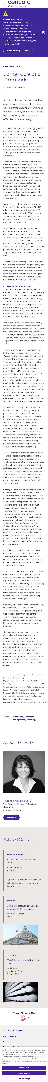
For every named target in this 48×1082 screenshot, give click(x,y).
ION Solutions (8, 1037)
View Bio (10, 818)
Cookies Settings (24, 1079)
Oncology (31, 720)
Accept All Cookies (24, 1068)
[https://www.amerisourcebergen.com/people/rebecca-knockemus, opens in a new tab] (24, 775)
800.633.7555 (14, 1030)
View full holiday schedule (17, 51)
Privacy (6, 1042)
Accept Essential (24, 1073)
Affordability (18, 717)
